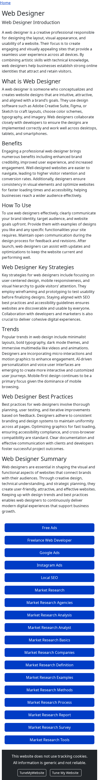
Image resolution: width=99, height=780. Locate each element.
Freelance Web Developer (49, 540)
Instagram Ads (49, 565)
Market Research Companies (49, 652)
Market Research (49, 590)
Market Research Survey (49, 727)
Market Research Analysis (49, 615)
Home (5, 2)
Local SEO (49, 577)
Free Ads (49, 527)
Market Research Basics (49, 640)
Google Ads (50, 552)
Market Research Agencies (49, 602)
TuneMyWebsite (32, 773)
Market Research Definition (49, 664)
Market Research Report (49, 714)
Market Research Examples (49, 677)
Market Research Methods (49, 689)
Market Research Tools (50, 739)
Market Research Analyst (49, 627)
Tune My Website (65, 773)
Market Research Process (49, 702)
